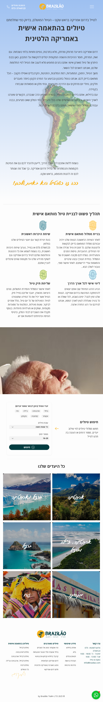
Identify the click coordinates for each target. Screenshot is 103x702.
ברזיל (46, 411)
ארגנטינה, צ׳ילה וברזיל (76, 545)
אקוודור (45, 416)
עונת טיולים (43, 423)
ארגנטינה (36, 411)
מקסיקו (24, 416)
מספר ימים (43, 434)
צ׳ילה (25, 411)
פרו (17, 411)
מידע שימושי (70, 643)
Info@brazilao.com (92, 662)
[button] (96, 695)
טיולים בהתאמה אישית (18, 643)
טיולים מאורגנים (51, 643)
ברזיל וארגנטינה (27, 497)
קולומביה (35, 416)
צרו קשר (96, 643)
